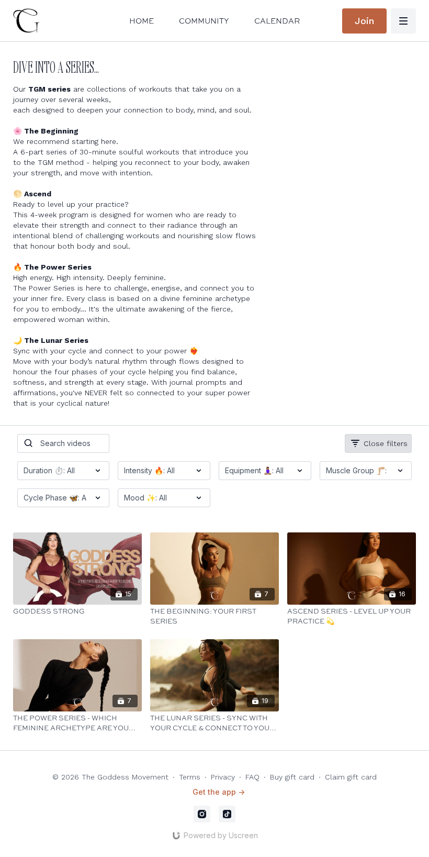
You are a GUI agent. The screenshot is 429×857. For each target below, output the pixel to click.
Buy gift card (292, 777)
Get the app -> (219, 791)
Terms (189, 777)
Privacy (223, 777)
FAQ (252, 777)
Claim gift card (351, 777)
